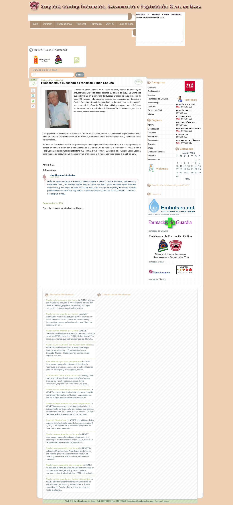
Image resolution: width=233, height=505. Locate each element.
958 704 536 (185, 124)
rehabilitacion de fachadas (62, 175)
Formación (96, 24)
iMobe (150, 148)
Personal (81, 24)
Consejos (152, 87)
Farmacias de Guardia (158, 99)
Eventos (151, 95)
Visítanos (162, 168)
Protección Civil (56, 80)
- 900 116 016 (188, 142)
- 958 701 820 (186, 106)
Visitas (151, 114)
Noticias (44, 80)
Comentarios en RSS (53, 203)
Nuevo (139, 82)
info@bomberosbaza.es (142, 501)
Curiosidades (154, 91)
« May (187, 179)
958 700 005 (184, 112)
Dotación (47, 24)
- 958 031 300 (188, 130)
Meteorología (153, 103)
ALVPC (110, 24)
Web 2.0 (69, 501)
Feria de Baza (126, 24)
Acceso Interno (162, 501)
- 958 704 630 (184, 118)
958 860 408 (182, 136)
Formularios (153, 140)
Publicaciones (64, 24)
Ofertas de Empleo (156, 152)
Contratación (153, 129)
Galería (151, 144)
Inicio (35, 24)
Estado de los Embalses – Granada (163, 214)
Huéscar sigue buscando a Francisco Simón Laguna (77, 82)
